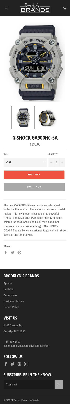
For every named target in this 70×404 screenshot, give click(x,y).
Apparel (8, 283)
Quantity (53, 154)
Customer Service (14, 301)
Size (6, 154)
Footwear (9, 289)
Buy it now (34, 187)
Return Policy (11, 307)
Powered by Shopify (30, 400)
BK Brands (15, 400)
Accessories (10, 295)
